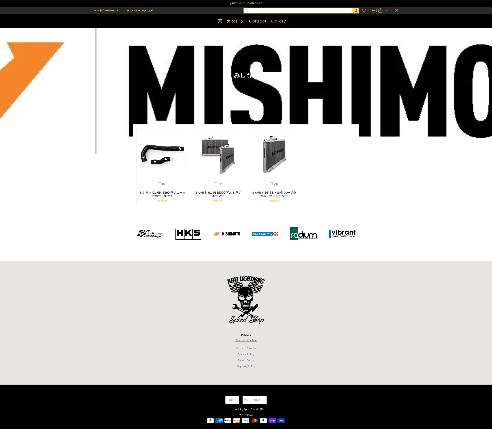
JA (387, 10)
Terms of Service (245, 348)
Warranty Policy (246, 340)
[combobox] (298, 10)
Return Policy (246, 360)
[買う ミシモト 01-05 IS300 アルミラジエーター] (218, 154)
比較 (164, 184)
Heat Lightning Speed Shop (242, 409)
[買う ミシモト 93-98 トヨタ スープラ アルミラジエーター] (274, 154)
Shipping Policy (246, 366)
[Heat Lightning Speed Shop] (98, 21)
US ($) (395, 10)
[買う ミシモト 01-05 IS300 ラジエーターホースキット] (162, 154)
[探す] (356, 10)
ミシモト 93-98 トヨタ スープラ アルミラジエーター (274, 194)
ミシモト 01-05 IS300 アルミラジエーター (218, 194)
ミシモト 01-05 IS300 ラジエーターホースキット (162, 194)
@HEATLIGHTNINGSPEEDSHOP (246, 3)
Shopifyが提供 (246, 414)
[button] (368, 10)
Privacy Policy (246, 354)
